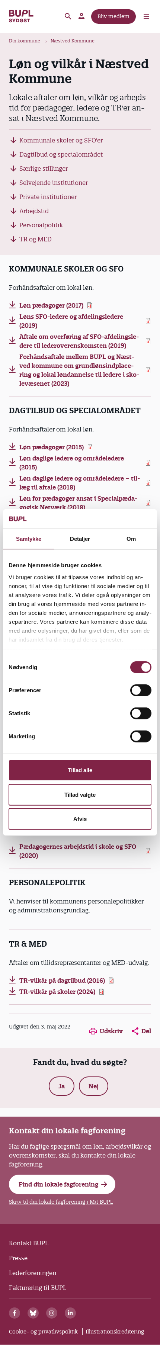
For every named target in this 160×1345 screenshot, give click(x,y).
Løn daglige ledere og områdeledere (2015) (71, 463)
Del (146, 1031)
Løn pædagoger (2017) (51, 305)
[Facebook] (14, 1313)
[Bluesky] (33, 1313)
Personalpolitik (41, 225)
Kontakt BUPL (28, 1243)
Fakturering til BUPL (37, 1287)
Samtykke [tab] (29, 539)
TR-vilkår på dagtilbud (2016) (62, 980)
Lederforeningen (32, 1273)
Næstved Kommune (73, 41)
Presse (18, 1258)
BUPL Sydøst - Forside (21, 16)
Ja (61, 1086)
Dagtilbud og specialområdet (61, 154)
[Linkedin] (70, 1313)
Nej (94, 1086)
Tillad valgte (80, 795)
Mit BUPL (82, 16)
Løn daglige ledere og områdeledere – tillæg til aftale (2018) (79, 483)
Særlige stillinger (43, 168)
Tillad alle (80, 770)
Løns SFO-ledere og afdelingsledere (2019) (71, 321)
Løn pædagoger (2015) (51, 447)
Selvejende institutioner (53, 182)
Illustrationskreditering (115, 1331)
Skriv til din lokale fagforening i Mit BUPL (61, 1201)
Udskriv (111, 1031)
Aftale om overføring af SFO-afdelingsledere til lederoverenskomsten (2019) (79, 341)
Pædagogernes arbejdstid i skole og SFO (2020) (77, 851)
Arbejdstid (34, 211)
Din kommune (24, 41)
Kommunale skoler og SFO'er (61, 140)
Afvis (80, 819)
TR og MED (35, 239)
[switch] (140, 690)
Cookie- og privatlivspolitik (43, 1331)
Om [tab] (131, 539)
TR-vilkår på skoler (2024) (57, 991)
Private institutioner (48, 196)
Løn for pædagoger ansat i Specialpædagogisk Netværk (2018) (78, 503)
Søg (68, 16)
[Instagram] (51, 1313)
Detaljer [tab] (80, 539)
